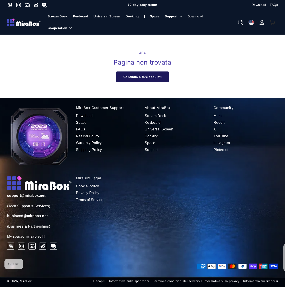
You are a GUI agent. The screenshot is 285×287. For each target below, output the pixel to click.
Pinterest (221, 150)
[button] (240, 22)
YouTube (221, 136)
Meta (218, 116)
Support (171, 16)
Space (81, 122)
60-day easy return (142, 4)
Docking (151, 136)
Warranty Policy (89, 143)
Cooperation (57, 28)
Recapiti (99, 281)
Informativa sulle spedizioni (129, 281)
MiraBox (26, 281)
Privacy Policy (87, 193)
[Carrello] (272, 22)
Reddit (219, 122)
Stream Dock (155, 116)
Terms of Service (89, 200)
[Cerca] (240, 22)
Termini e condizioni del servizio (176, 281)
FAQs (274, 4)
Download (259, 4)
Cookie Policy (87, 186)
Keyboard (153, 122)
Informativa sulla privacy (221, 281)
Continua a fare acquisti (142, 77)
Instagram (222, 143)
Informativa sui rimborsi (260, 281)
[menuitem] (108, 115)
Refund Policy (87, 136)
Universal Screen (159, 129)
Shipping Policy (89, 150)
